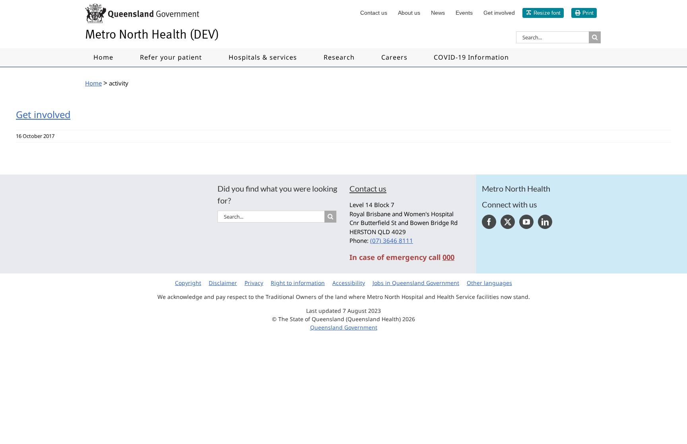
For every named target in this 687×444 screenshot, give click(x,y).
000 (448, 257)
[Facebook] (489, 222)
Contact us (367, 188)
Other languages (489, 283)
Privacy (254, 283)
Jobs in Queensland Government (416, 283)
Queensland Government (343, 327)
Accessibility (348, 283)
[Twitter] (508, 222)
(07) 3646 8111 (391, 240)
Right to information (298, 283)
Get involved (43, 114)
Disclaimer (223, 283)
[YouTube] (526, 222)
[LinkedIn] (545, 222)
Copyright (188, 283)
